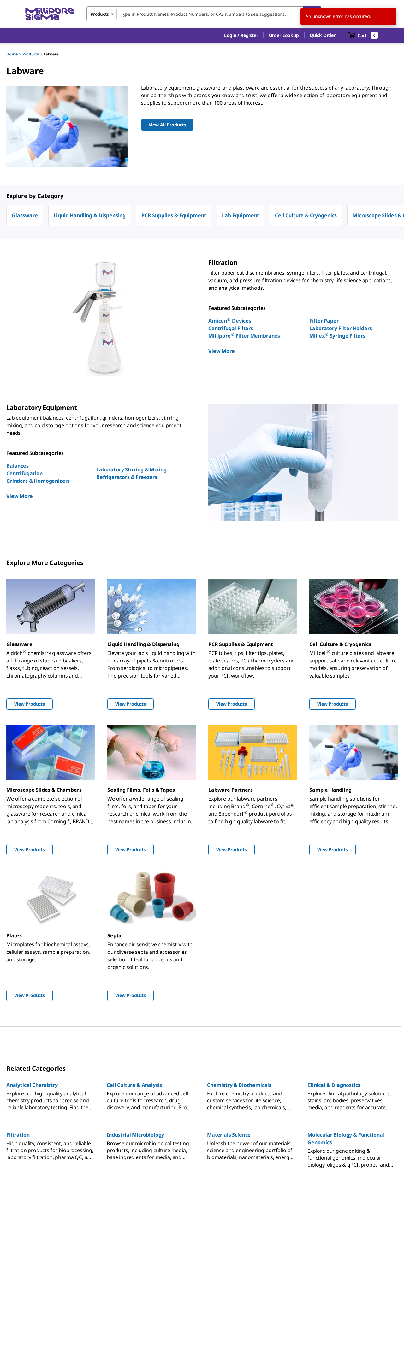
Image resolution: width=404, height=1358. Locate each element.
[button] (241, 35)
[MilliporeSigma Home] (49, 14)
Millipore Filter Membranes (244, 335)
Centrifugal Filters (230, 328)
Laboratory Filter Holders (340, 328)
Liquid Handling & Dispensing (90, 215)
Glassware (25, 215)
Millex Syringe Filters (337, 335)
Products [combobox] (100, 14)
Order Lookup (284, 35)
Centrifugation (24, 473)
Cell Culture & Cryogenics (306, 215)
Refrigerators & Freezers (126, 477)
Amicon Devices (229, 320)
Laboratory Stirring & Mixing (131, 469)
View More (221, 350)
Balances (17, 465)
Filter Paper (323, 320)
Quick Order (323, 35)
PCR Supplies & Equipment (173, 215)
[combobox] (203, 13)
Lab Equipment (240, 215)
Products (30, 54)
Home (11, 54)
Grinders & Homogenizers (38, 480)
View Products (29, 704)
